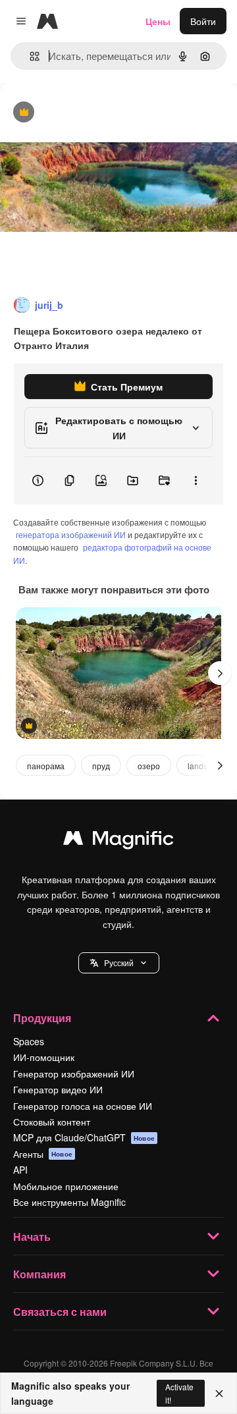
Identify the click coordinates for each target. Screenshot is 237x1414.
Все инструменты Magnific (69, 1202)
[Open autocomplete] (29, 56)
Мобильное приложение (65, 1186)
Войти (203, 21)
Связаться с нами (60, 1311)
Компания (39, 1274)
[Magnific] (118, 841)
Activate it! (179, 1393)
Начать (32, 1236)
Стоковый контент (51, 1121)
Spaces (28, 1041)
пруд (101, 765)
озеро (149, 765)
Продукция (42, 1017)
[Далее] (220, 673)
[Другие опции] (195, 481)
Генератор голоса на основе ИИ (82, 1105)
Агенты (42, 1153)
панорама (46, 765)
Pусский (119, 962)
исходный (88, 113)
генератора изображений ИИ (71, 534)
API (20, 1169)
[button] (118, 962)
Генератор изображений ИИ (73, 1073)
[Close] (219, 1393)
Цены (158, 21)
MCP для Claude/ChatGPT (84, 1137)
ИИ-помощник (43, 1057)
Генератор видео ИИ (58, 1089)
